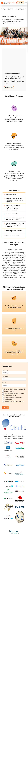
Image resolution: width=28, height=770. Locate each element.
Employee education (10, 395)
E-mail (4, 383)
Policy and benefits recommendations (14, 393)
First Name (5, 370)
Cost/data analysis (9, 391)
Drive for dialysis (8, 399)
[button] (9, 87)
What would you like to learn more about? (14, 389)
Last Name (5, 376)
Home (3, 9)
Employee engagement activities (13, 397)
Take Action (10, 9)
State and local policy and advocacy (14, 401)
